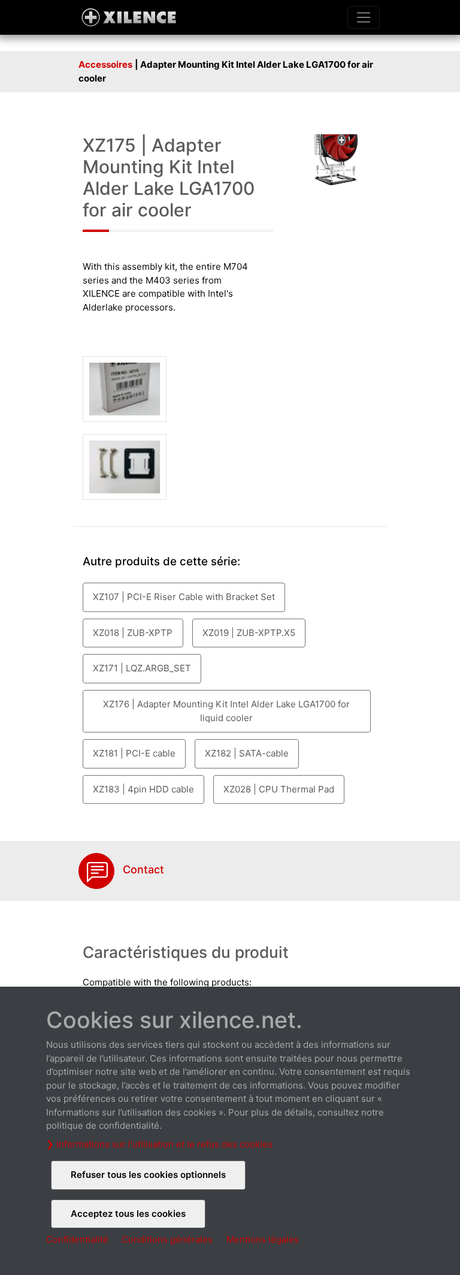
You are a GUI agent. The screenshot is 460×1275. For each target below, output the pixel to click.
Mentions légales (262, 1239)
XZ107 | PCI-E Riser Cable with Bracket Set (184, 596)
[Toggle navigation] (363, 17)
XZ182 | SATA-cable (247, 753)
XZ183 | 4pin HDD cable (143, 789)
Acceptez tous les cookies (128, 1213)
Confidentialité (77, 1239)
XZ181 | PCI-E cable (134, 753)
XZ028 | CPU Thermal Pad (278, 789)
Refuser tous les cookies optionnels (148, 1174)
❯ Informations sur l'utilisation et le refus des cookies (159, 1144)
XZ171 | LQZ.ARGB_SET (142, 668)
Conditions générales (167, 1239)
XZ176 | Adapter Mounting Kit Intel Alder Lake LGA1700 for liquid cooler (226, 711)
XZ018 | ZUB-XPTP (132, 632)
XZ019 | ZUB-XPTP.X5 (248, 632)
